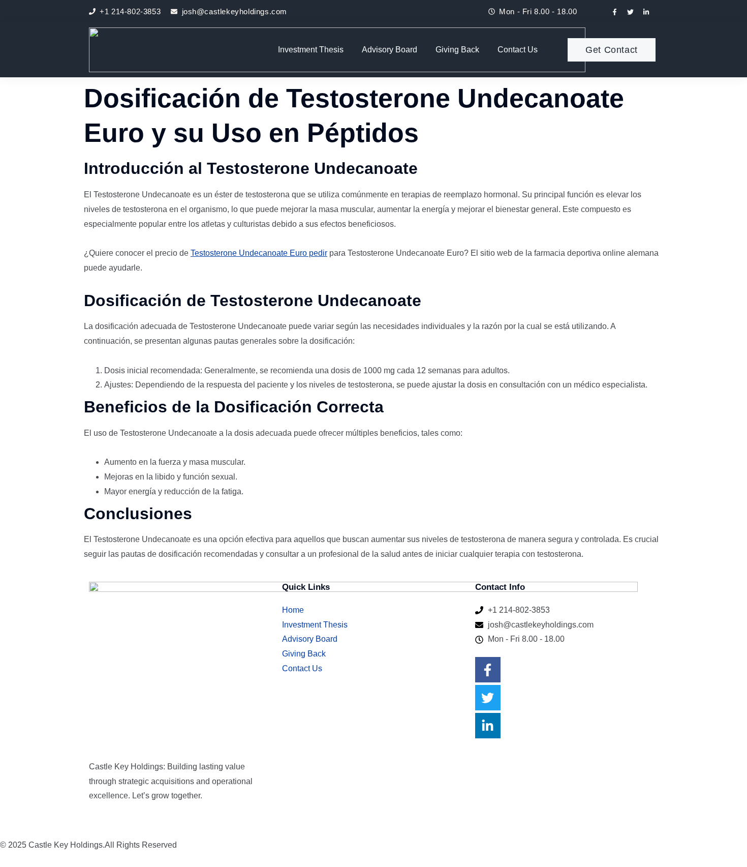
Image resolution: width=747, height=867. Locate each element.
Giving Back (457, 49)
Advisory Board (389, 49)
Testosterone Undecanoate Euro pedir (259, 253)
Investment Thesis (311, 49)
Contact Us (517, 49)
